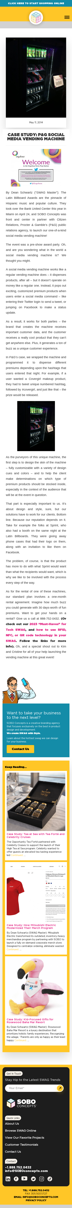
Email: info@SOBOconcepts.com (36, 1197)
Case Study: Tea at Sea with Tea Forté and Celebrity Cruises (36, 835)
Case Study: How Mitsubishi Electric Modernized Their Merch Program (31, 927)
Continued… (17, 855)
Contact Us (20, 749)
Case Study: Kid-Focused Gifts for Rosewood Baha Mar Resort (30, 1021)
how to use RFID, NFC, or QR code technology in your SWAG (36, 635)
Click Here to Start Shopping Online (36, 3)
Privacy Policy (36, 1200)
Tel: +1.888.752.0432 (36, 1190)
